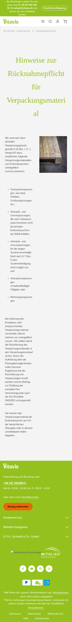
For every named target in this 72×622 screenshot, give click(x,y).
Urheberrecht (42, 618)
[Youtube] (31, 568)
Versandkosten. (36, 607)
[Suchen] (50, 21)
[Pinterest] (40, 568)
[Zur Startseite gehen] (10, 21)
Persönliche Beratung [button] (54, 8)
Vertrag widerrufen (18, 506)
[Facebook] (23, 568)
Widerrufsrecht (55, 613)
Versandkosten (61, 592)
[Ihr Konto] (57, 21)
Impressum (15, 613)
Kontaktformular (30, 497)
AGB (25, 618)
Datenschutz (34, 613)
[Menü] (43, 21)
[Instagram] (49, 568)
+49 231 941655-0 (14, 483)
